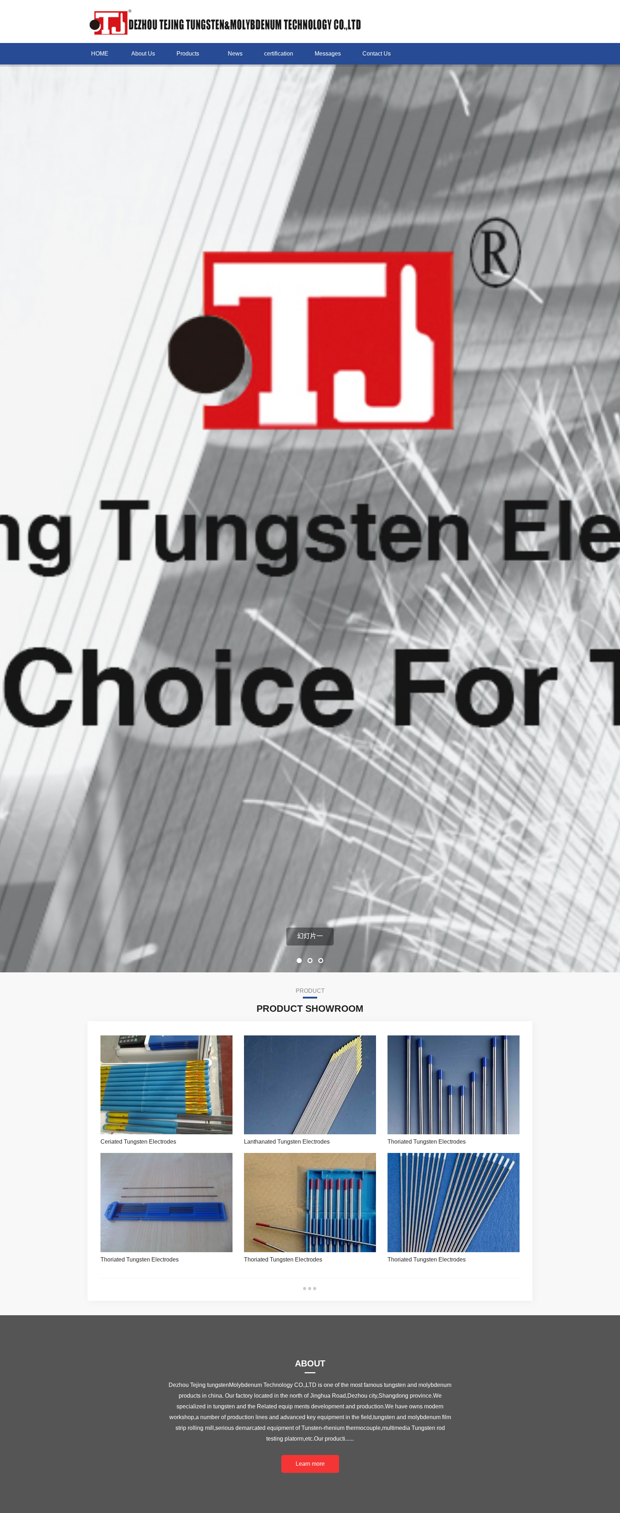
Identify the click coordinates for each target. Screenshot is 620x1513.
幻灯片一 (310, 936)
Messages (328, 54)
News (235, 54)
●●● (310, 1288)
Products (188, 54)
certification (278, 54)
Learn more (310, 1464)
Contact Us (376, 54)
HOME (99, 54)
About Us (143, 54)
